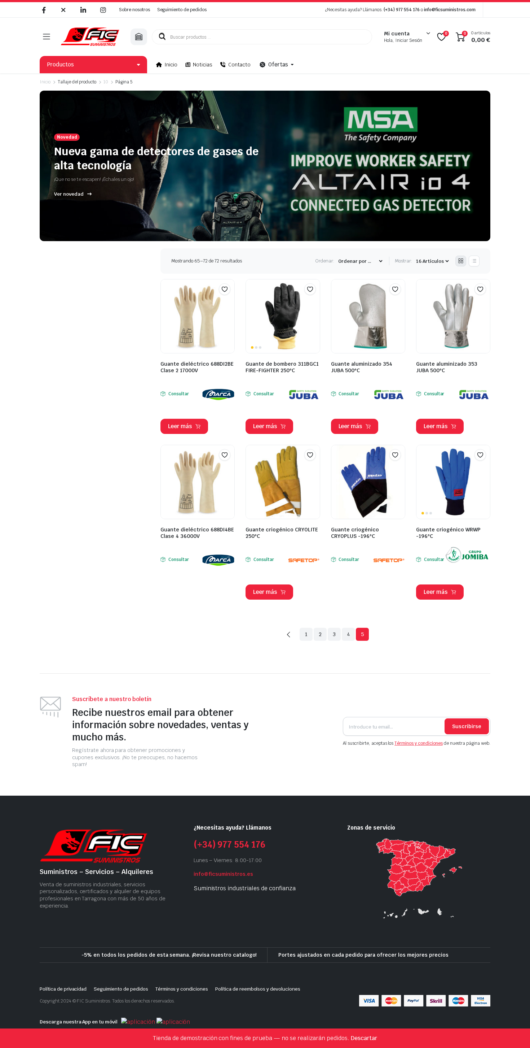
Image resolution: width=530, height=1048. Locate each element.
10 (105, 82)
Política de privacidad (63, 989)
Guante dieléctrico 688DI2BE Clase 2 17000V (197, 367)
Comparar (228, 303)
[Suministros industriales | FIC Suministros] (90, 37)
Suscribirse (466, 726)
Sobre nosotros (134, 10)
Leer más (180, 426)
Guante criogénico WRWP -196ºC (448, 532)
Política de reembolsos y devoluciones (257, 989)
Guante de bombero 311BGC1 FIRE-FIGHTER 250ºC (282, 367)
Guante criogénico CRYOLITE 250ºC (282, 532)
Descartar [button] (364, 1038)
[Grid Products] (460, 261)
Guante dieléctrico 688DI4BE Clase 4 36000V (197, 532)
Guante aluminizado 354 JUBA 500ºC (361, 367)
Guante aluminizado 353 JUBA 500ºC (446, 367)
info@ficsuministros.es (223, 874)
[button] (224, 289)
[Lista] (474, 261)
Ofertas (278, 64)
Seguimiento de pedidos (182, 10)
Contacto (239, 64)
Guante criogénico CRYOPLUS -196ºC (355, 532)
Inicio (170, 64)
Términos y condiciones (418, 743)
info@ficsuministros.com (450, 10)
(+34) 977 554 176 (402, 10)
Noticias (202, 64)
